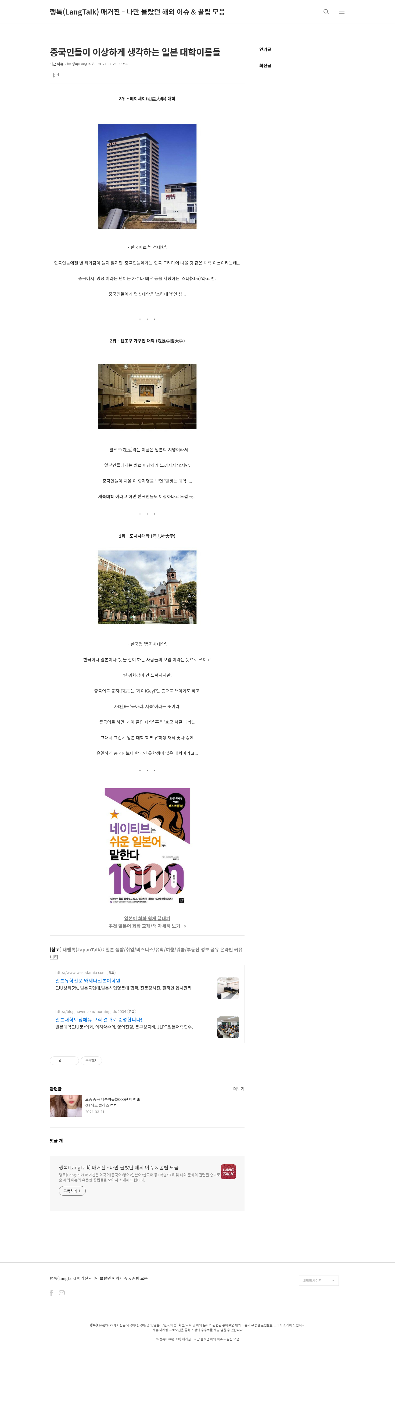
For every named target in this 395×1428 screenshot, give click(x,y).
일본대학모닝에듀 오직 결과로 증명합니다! (98, 1019)
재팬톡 (197, 1343)
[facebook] (51, 1293)
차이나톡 (224, 1343)
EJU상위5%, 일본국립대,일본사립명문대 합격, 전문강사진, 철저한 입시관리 (123, 987)
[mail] (62, 1293)
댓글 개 (56, 1140)
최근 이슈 (56, 64)
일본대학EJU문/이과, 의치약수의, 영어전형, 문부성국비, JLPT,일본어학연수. (124, 1026)
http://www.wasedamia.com (80, 972)
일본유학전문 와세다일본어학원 (87, 980)
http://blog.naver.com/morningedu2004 (90, 1011)
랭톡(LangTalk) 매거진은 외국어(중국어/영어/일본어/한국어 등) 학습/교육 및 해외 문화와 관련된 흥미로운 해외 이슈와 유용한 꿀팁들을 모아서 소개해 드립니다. (139, 1177)
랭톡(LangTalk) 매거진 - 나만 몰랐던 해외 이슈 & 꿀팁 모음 (137, 11)
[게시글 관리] (73, 1061)
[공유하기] (66, 1061)
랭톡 (162, 1339)
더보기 (239, 1089)
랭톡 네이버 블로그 (178, 1343)
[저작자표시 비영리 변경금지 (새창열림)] (109, 1061)
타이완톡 (210, 1343)
